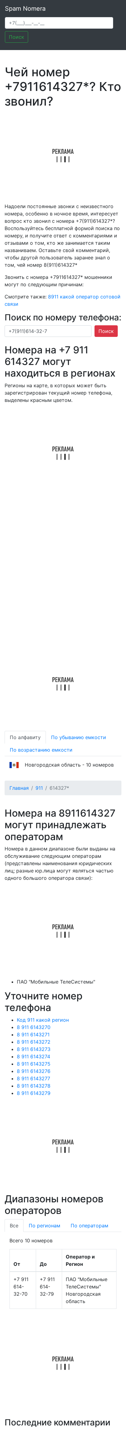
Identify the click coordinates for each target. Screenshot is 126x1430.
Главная (19, 788)
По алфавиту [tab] (25, 737)
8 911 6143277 (33, 1078)
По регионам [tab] (44, 1225)
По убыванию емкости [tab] (78, 737)
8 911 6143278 (33, 1086)
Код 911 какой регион (43, 1020)
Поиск (16, 37)
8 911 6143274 (33, 1056)
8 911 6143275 (33, 1064)
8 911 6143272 (33, 1042)
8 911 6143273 (33, 1049)
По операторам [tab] (89, 1225)
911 (39, 788)
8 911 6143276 (33, 1071)
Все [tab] (14, 1225)
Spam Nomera (25, 8)
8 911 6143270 (33, 1027)
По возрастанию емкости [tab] (41, 750)
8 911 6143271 (33, 1034)
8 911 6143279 (33, 1093)
